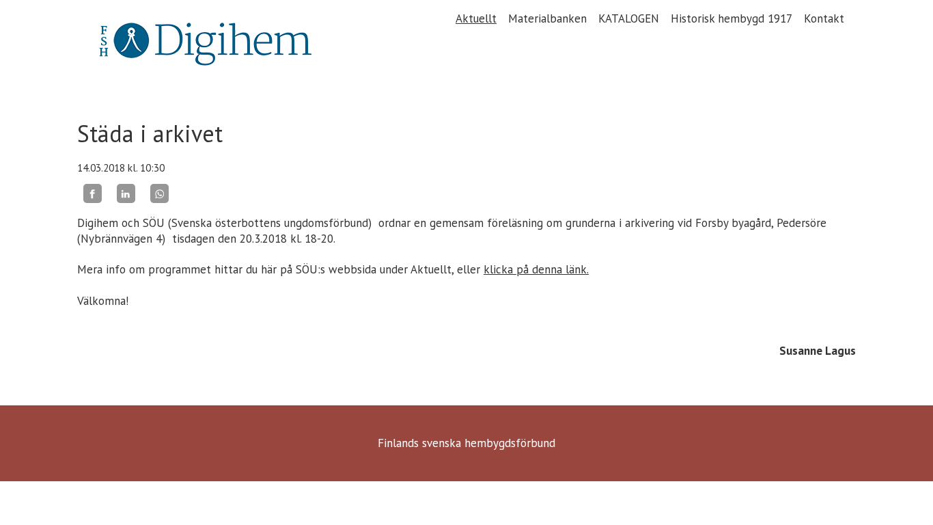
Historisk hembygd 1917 (731, 18)
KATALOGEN (628, 18)
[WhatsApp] (159, 193)
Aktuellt (476, 18)
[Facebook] (92, 193)
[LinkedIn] (126, 193)
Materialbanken (547, 18)
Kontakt (824, 18)
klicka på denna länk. (536, 269)
